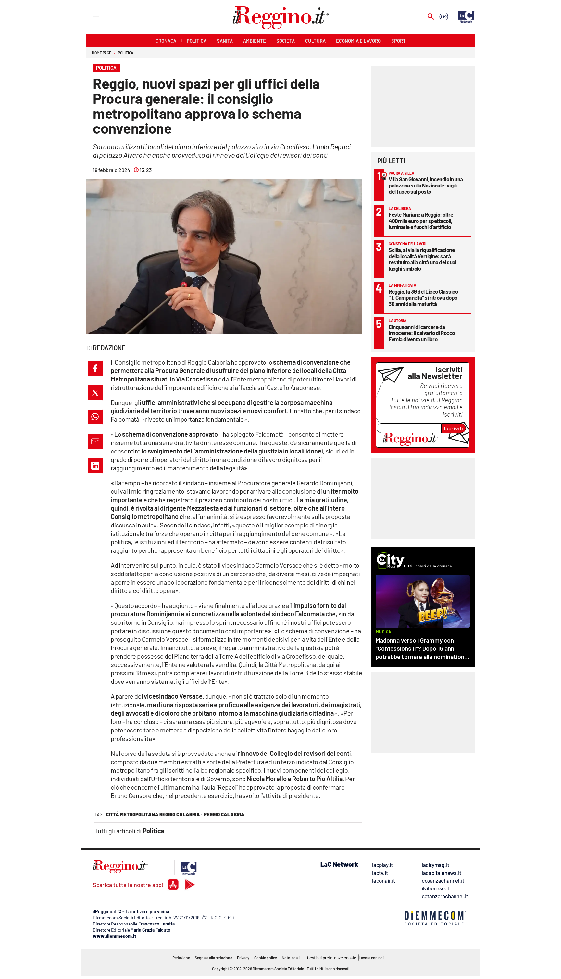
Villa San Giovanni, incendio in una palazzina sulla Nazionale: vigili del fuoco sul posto (426, 185)
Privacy (243, 957)
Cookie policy (265, 957)
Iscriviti (454, 428)
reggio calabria (224, 814)
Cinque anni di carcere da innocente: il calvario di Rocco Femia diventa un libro (422, 332)
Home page (101, 52)
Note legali (291, 957)
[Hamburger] (90, 15)
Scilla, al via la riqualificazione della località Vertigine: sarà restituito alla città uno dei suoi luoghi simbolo (422, 259)
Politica (125, 52)
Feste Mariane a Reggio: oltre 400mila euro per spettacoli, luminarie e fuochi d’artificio (421, 220)
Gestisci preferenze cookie (331, 957)
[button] (95, 368)
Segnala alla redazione (213, 957)
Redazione (181, 957)
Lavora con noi (371, 957)
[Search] (431, 17)
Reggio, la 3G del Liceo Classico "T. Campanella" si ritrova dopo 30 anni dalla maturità (423, 297)
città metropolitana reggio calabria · (154, 814)
